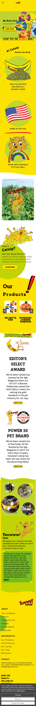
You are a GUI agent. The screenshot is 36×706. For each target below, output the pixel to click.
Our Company (8, 613)
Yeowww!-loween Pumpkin (25, 320)
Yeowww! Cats (8, 620)
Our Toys (5, 650)
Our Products (7, 640)
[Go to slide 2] (33, 25)
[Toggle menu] (5, 2)
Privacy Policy (21, 691)
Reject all (18, 699)
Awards (5, 623)
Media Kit (6, 630)
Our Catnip (6, 646)
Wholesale (6, 653)
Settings (18, 695)
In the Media (8, 627)
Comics (5, 616)
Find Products (8, 643)
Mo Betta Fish (10, 319)
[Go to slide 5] (2, 25)
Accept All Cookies (18, 703)
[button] (10, 29)
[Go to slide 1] (5, 311)
